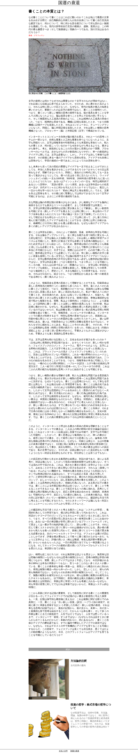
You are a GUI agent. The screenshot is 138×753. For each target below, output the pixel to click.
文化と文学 (63, 751)
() (67, 93)
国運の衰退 (69, 2)
